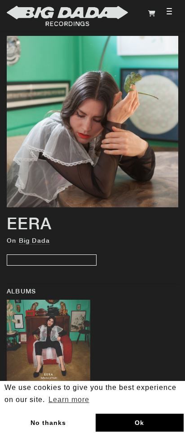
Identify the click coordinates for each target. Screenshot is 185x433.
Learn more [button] (68, 399)
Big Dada (34, 241)
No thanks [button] (48, 422)
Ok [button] (139, 422)
